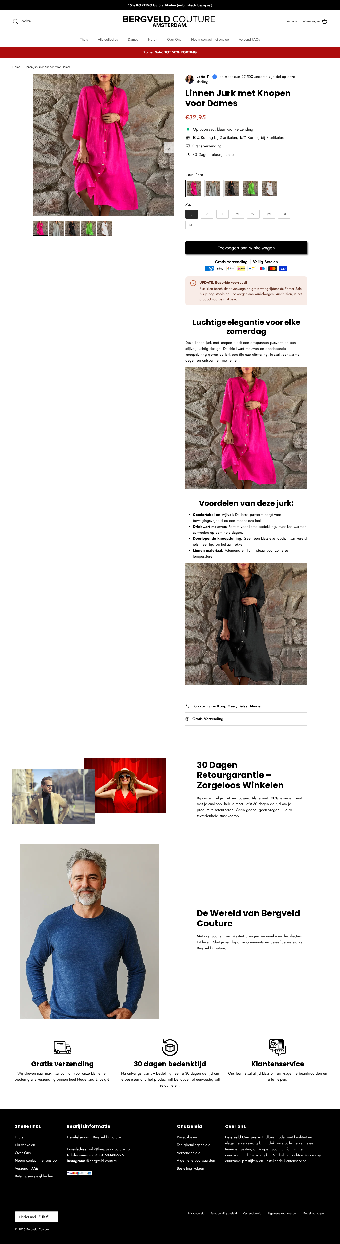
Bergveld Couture (37, 1229)
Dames (133, 39)
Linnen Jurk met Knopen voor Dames (47, 67)
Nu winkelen (25, 1145)
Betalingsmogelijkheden (34, 1176)
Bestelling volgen (190, 1168)
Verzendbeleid (189, 1152)
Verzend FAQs (249, 39)
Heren (152, 39)
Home (16, 67)
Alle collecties (108, 39)
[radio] (193, 188)
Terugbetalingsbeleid (194, 1145)
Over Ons (174, 39)
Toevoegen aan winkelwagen (246, 247)
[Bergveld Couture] (170, 21)
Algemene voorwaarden (196, 1160)
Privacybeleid (187, 1137)
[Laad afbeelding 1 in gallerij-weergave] (103, 145)
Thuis (84, 39)
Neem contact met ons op (210, 39)
